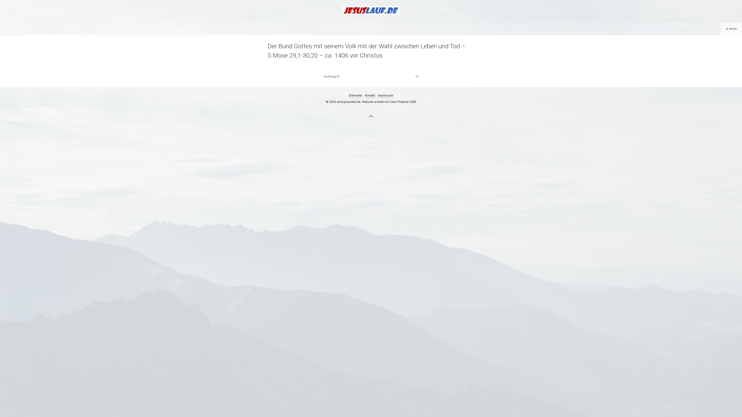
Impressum (385, 95)
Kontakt (370, 95)
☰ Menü (731, 28)
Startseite (355, 95)
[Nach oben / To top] (371, 116)
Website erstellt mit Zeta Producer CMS (389, 102)
